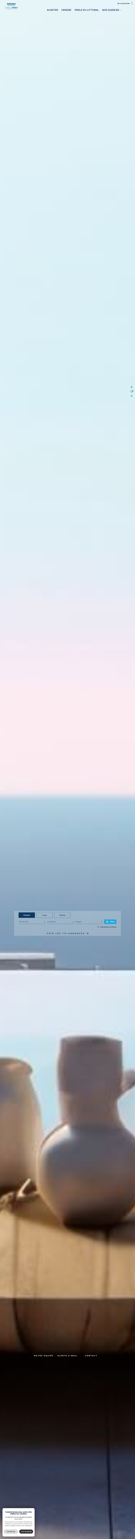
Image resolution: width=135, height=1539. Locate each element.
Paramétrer (11, 1531)
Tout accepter (26, 1531)
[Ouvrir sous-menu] (120, 10)
